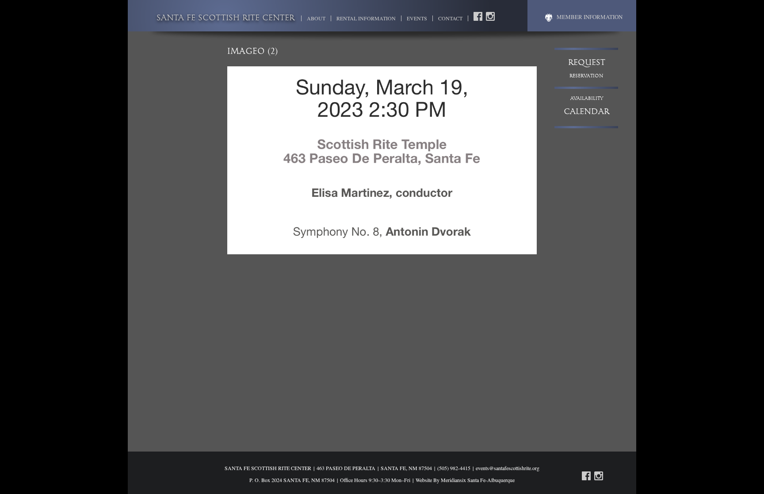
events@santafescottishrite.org (507, 467)
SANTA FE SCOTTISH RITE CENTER (225, 18)
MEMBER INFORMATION (590, 17)
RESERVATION (586, 68)
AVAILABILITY (586, 106)
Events (417, 18)
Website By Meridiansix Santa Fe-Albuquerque (465, 479)
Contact (450, 18)
